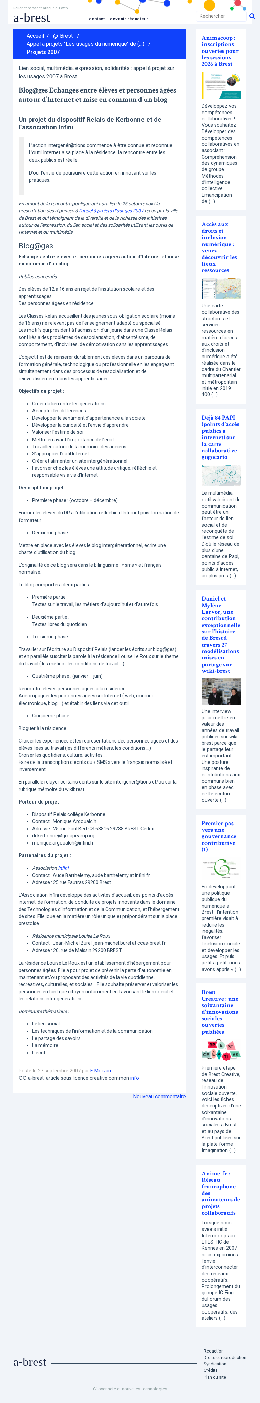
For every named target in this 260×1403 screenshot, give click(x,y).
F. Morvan (100, 1071)
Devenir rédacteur (129, 18)
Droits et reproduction (225, 1357)
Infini (63, 868)
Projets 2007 (43, 52)
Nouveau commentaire (159, 1096)
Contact (97, 18)
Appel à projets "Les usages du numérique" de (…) (85, 44)
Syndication (215, 1363)
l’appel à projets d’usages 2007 (111, 211)
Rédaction (214, 1351)
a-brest (31, 17)
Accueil (35, 36)
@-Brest (63, 36)
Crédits (211, 1370)
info (134, 1078)
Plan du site (215, 1377)
